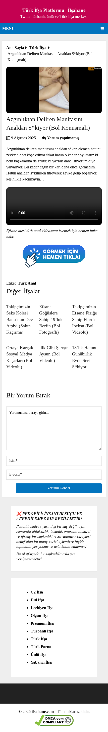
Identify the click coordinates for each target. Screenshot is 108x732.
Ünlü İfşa (38, 654)
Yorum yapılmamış (63, 138)
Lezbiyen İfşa (42, 608)
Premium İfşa (42, 623)
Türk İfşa (39, 639)
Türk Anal (27, 283)
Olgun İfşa (39, 615)
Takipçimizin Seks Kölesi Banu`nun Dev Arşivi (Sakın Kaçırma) (19, 319)
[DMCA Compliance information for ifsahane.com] (54, 724)
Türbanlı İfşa (42, 631)
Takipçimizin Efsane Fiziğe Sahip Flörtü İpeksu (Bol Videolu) (84, 319)
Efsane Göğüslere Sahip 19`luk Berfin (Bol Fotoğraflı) (51, 319)
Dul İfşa (37, 600)
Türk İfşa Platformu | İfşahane (53, 10)
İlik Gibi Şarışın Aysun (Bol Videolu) (54, 354)
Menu (8, 28)
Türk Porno (41, 647)
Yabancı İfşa (41, 662)
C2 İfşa (37, 592)
